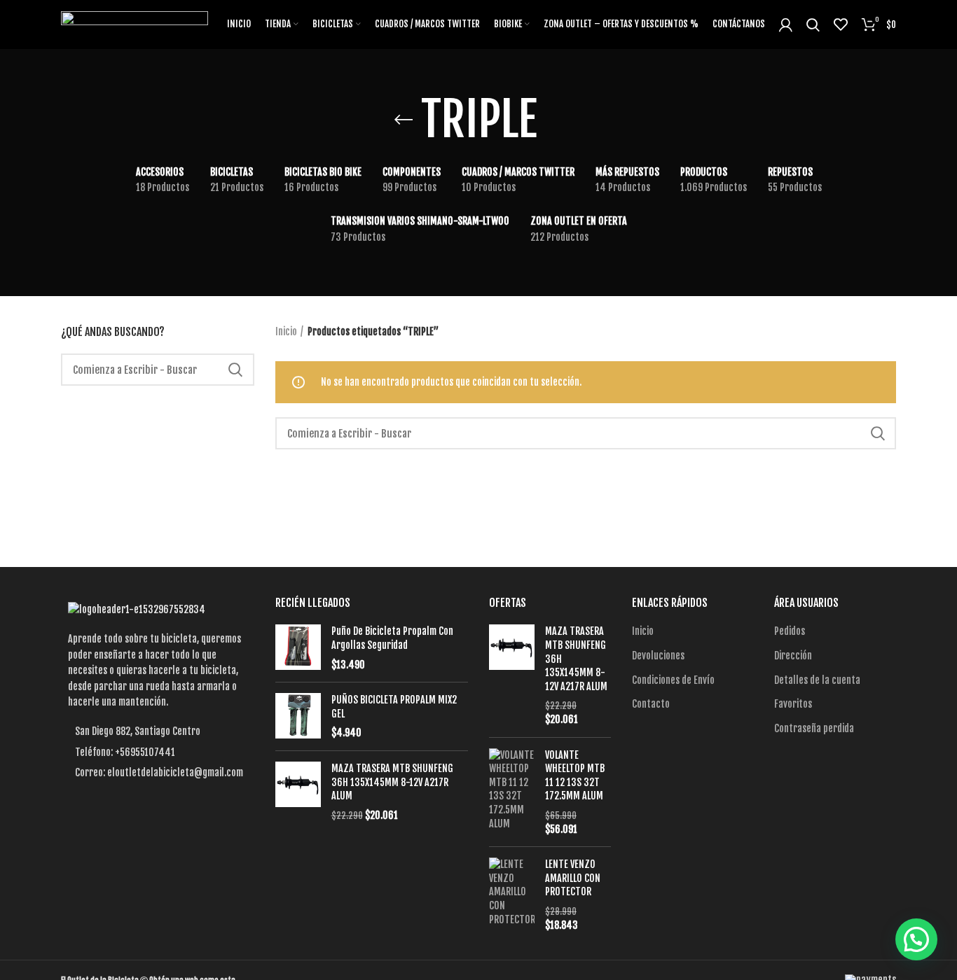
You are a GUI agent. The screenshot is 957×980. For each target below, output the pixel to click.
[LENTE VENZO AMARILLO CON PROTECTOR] (512, 895)
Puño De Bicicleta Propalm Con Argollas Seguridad (392, 638)
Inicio (286, 331)
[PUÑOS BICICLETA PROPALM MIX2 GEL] (298, 716)
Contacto (651, 704)
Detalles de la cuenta (817, 680)
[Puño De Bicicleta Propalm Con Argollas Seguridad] (298, 647)
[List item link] (157, 752)
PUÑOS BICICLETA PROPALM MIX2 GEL (394, 707)
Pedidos (789, 631)
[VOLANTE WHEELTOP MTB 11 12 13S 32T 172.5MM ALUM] (512, 792)
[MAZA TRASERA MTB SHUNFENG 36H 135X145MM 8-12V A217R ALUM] (298, 792)
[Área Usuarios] (785, 24)
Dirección (793, 656)
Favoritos (793, 704)
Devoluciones (658, 656)
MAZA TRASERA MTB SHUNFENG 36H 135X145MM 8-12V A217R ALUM (392, 782)
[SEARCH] (235, 370)
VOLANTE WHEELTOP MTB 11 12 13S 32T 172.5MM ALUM (575, 775)
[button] (916, 939)
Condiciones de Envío (673, 680)
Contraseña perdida (814, 728)
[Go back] (403, 120)
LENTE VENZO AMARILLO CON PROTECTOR (572, 877)
